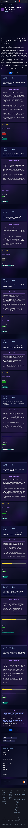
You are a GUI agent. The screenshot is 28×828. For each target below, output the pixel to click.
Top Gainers (17, 794)
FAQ (4, 799)
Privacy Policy (10, 798)
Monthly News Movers (17, 798)
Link (4, 767)
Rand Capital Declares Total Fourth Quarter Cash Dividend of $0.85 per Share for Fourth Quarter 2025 (14, 654)
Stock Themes (17, 805)
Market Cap (6, 750)
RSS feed (24, 792)
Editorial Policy (4, 797)
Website (5, 765)
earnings (5, 139)
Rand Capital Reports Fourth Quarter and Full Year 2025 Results (13, 470)
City (4, 773)
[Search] (22, 1)
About (4, 792)
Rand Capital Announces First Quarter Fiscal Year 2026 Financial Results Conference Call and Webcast (14, 403)
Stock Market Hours (17, 813)
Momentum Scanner (17, 802)
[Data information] (14, 748)
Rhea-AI (4, 801)
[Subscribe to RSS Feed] (24, 782)
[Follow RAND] (26, 8)
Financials (10, 16)
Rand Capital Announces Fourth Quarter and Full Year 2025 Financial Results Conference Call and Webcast (13, 593)
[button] (15, 1)
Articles (17, 792)
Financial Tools (17, 810)
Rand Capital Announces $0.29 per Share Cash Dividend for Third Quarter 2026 (13, 154)
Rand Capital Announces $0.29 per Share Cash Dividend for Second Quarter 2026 (13, 346)
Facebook (24, 794)
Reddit (23, 796)
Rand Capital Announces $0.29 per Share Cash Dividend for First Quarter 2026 (13, 533)
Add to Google (23, 798)
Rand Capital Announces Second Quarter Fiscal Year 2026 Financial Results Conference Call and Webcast (13, 217)
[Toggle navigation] (25, 1)
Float (4, 754)
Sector (4, 761)
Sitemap (4, 803)
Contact (4, 794)
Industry (5, 758)
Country (5, 769)
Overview (4, 16)
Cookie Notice (10, 795)
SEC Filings (21, 16)
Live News (17, 807)
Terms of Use (10, 792)
